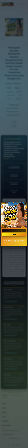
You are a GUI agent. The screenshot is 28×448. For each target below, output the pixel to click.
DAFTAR (14, 234)
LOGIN (14, 230)
